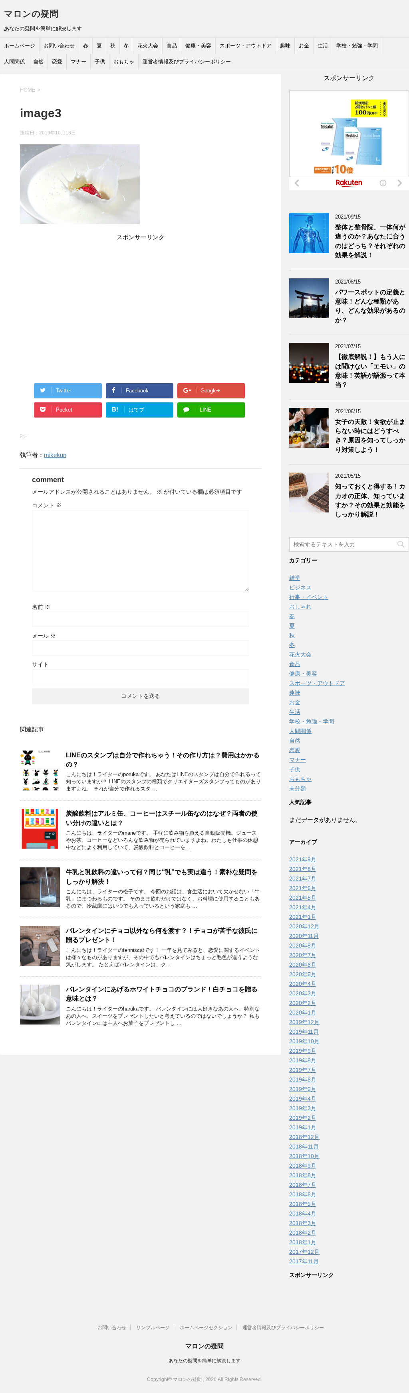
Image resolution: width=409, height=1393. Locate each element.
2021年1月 (302, 917)
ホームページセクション (206, 1327)
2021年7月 (302, 878)
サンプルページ (153, 1327)
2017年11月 (304, 1261)
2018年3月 (302, 1223)
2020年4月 (302, 984)
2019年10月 (304, 1041)
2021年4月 (302, 907)
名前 (41, 607)
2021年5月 (302, 898)
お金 (304, 46)
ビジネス (300, 587)
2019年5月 (302, 1089)
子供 (100, 62)
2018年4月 (302, 1213)
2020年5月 (302, 974)
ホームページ (19, 46)
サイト (40, 664)
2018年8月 (302, 1175)
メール (44, 635)
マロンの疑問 (31, 14)
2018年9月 (302, 1165)
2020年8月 (302, 945)
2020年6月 (302, 965)
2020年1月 (302, 1012)
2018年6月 (302, 1194)
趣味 (285, 46)
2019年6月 (302, 1079)
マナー (78, 62)
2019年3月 (302, 1108)
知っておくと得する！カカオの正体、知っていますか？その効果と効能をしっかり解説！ (370, 500)
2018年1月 (302, 1242)
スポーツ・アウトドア (246, 46)
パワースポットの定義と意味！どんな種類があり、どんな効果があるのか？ (370, 306)
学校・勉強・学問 (357, 46)
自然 (38, 62)
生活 (323, 46)
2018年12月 (304, 1137)
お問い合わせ (59, 46)
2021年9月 (302, 859)
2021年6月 (302, 888)
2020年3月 (302, 993)
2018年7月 (302, 1185)
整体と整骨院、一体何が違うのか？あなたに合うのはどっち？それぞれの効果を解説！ (370, 241)
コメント (47, 505)
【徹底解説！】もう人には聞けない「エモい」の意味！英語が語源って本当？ (370, 370)
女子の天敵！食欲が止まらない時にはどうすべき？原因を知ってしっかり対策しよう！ (370, 435)
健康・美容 (198, 46)
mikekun (55, 454)
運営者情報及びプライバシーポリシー (187, 62)
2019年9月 (302, 1051)
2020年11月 (304, 936)
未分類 (297, 788)
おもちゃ (123, 62)
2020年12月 (304, 926)
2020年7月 (302, 955)
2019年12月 (304, 1022)
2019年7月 (302, 1070)
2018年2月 (302, 1232)
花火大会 (147, 46)
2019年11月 (304, 1031)
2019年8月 (302, 1060)
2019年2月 (302, 1118)
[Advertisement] (140, 298)
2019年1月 (302, 1127)
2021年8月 (302, 869)
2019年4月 (302, 1098)
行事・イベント (308, 597)
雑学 (294, 578)
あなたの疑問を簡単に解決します (204, 1360)
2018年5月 (302, 1204)
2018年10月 (304, 1156)
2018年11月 (304, 1146)
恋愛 (57, 62)
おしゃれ (300, 606)
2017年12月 (304, 1252)
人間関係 (14, 62)
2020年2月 (302, 1003)
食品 (172, 46)
